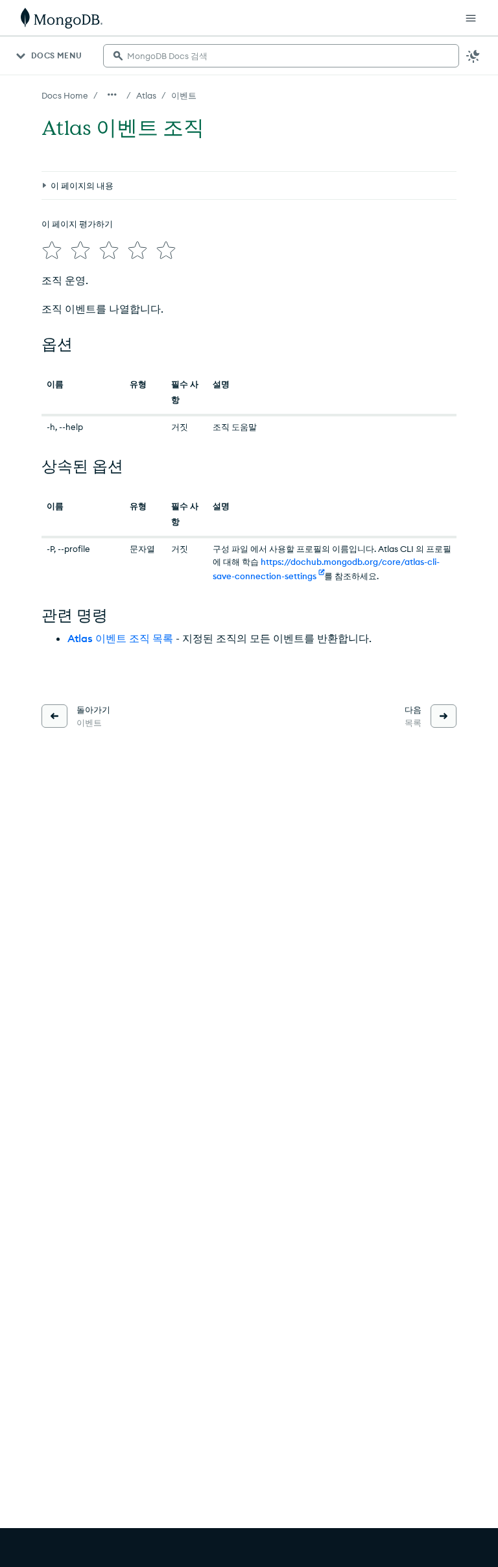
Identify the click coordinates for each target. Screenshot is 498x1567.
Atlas (146, 95)
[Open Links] (470, 18)
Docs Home (65, 95)
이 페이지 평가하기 (77, 224)
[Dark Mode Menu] (473, 56)
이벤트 (183, 95)
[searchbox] (281, 55)
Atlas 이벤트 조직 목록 (120, 638)
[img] (52, 250)
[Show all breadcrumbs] (112, 95)
